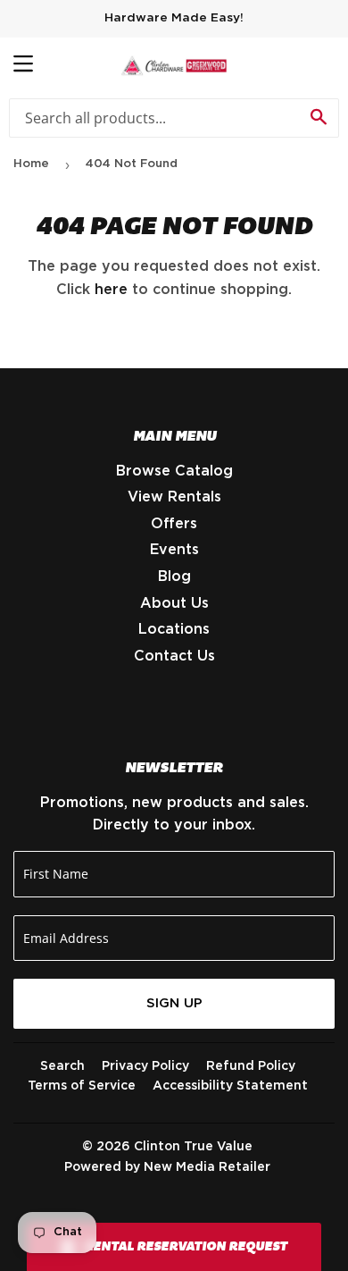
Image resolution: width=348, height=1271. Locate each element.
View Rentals (174, 497)
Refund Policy (250, 1066)
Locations (174, 629)
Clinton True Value (193, 1147)
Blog (174, 576)
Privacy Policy (145, 1066)
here (111, 289)
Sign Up (174, 1003)
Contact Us (174, 656)
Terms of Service (82, 1086)
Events (174, 550)
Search (62, 1066)
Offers (174, 524)
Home (31, 164)
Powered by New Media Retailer (167, 1167)
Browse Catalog (174, 471)
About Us (174, 603)
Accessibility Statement (230, 1086)
